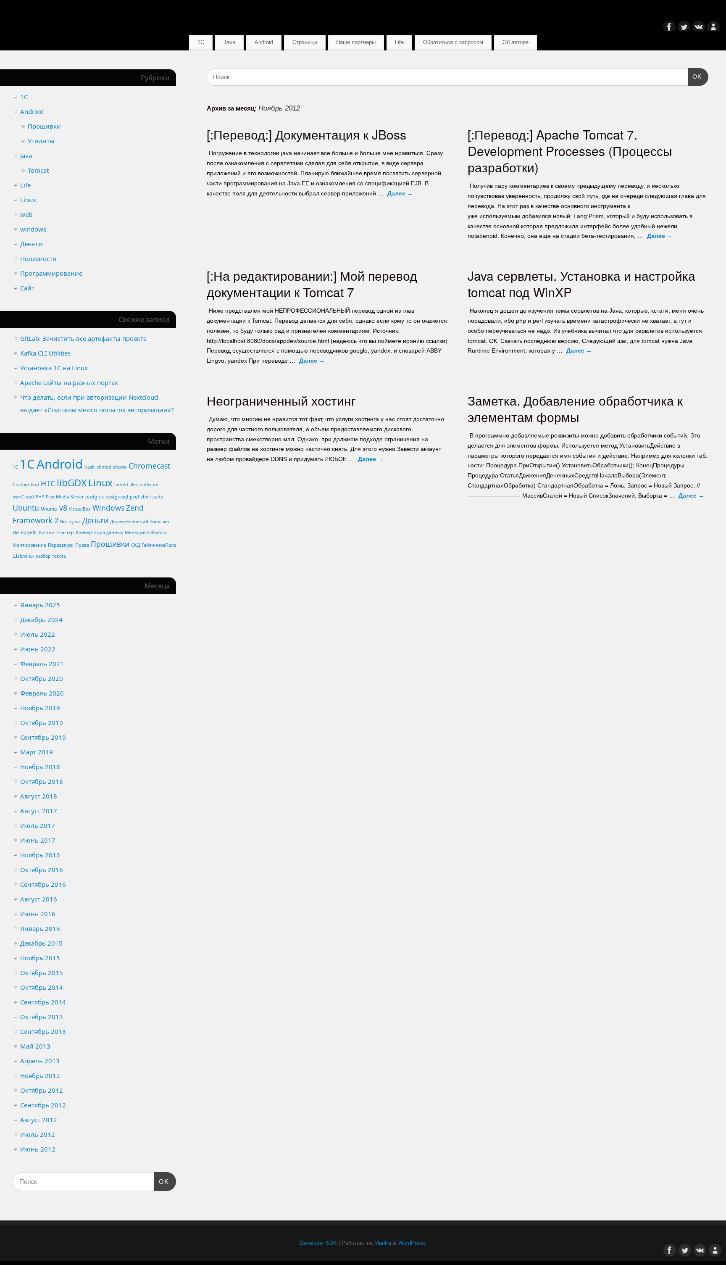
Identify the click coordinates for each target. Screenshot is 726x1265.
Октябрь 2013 (41, 1016)
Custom (21, 485)
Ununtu (49, 509)
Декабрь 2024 (41, 619)
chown (120, 467)
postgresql (116, 497)
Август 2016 (38, 899)
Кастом (47, 532)
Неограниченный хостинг (281, 400)
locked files (126, 485)
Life (399, 42)
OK (695, 76)
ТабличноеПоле (159, 545)
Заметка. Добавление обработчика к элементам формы (575, 408)
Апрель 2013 (40, 1061)
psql (134, 497)
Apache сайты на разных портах (69, 382)
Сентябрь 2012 (43, 1105)
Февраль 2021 (42, 663)
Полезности (38, 258)
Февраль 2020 (42, 693)
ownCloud (23, 497)
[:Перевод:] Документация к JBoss (306, 134)
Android (264, 42)
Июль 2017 (37, 825)
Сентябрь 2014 (43, 1002)
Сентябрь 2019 (43, 737)
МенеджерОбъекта (146, 532)
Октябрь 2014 (41, 987)
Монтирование (29, 545)
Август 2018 (38, 796)
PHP (40, 497)
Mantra (382, 1243)
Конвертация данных (99, 532)
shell (146, 497)
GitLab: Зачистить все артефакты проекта (83, 338)
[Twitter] (684, 29)
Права (82, 545)
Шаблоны (23, 556)
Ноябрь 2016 (40, 855)
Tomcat (38, 170)
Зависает (160, 521)
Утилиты (41, 141)
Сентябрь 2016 (43, 884)
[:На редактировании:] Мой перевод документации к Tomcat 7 (312, 283)
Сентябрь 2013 (43, 1031)
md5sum (148, 485)
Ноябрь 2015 (40, 958)
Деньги (31, 244)
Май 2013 (35, 1046)
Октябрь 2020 (41, 678)
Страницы (304, 42)
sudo (158, 497)
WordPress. (412, 1243)
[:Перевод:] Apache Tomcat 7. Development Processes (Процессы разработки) (570, 150)
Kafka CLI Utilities (45, 353)
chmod (104, 467)
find (35, 485)
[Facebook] (669, 29)
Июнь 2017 (37, 840)
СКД (135, 545)
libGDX (72, 482)
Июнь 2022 (37, 649)
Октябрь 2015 (41, 972)
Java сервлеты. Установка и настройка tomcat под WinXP (581, 283)
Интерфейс (25, 532)
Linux (28, 199)
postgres (94, 497)
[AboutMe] (713, 29)
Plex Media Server (65, 497)
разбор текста (50, 556)
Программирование (51, 273)
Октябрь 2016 (41, 869)
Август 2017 (38, 810)
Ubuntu (26, 508)
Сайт (27, 288)
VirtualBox (80, 509)
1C (15, 467)
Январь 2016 (40, 928)
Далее (400, 193)
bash (89, 467)
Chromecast (149, 466)
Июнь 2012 (37, 1149)
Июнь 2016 (37, 913)
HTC (48, 483)
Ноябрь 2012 (40, 1075)
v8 (63, 508)
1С (200, 42)
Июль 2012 (37, 1134)
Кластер (65, 532)
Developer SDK (318, 1243)
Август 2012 (38, 1119)
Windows (108, 508)
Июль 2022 (37, 634)
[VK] (698, 29)
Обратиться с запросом (453, 42)
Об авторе (515, 42)
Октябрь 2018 (41, 781)
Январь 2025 (40, 605)
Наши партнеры (356, 42)
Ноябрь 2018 (40, 766)
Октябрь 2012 (41, 1090)
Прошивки (44, 126)
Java (229, 42)
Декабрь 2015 (41, 943)
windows (33, 229)
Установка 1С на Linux (54, 368)
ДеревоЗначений (129, 521)
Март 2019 (36, 752)
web (26, 214)
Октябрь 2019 (41, 722)
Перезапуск (61, 545)
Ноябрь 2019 (40, 708)
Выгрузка (70, 521)
